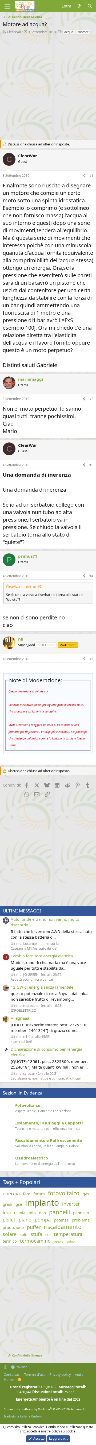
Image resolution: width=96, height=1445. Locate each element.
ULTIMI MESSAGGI (22, 911)
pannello (81, 1212)
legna (9, 1212)
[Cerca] (90, 6)
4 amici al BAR (21, 1041)
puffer (34, 1227)
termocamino (35, 1241)
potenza (61, 1220)
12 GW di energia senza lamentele (42, 987)
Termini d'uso (35, 1374)
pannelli (59, 1212)
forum (39, 1193)
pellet (9, 1219)
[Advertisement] (48, 86)
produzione (13, 1227)
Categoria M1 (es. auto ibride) (34, 948)
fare (26, 1193)
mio (32, 1212)
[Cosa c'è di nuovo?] (79, 6)
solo (23, 1234)
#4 (91, 576)
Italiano (21, 1367)
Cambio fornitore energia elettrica (42, 955)
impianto (42, 1202)
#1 (91, 175)
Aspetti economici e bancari (32, 979)
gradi (7, 1204)
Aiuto (79, 1374)
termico (10, 1241)
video (71, 1241)
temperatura (68, 1234)
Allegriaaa (20, 1018)
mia (21, 1212)
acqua (68, 32)
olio (42, 1212)
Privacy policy (60, 1374)
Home (9, 1379)
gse (18, 1204)
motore (83, 32)
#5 (91, 659)
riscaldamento (63, 1227)
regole (58, 1241)
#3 (91, 465)
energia (11, 1193)
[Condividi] (84, 176)
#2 (91, 398)
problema (81, 1220)
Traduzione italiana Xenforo (23, 1416)
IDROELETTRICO (23, 1010)
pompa (43, 1219)
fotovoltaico (63, 1193)
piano (25, 1219)
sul (48, 1234)
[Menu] (7, 6)
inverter (71, 1204)
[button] (5, 1367)
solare (10, 1234)
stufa (36, 1234)
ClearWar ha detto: (21, 586)
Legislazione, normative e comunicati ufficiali (46, 1078)
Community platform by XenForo (46, 1409)
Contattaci (12, 1374)
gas (86, 1193)
